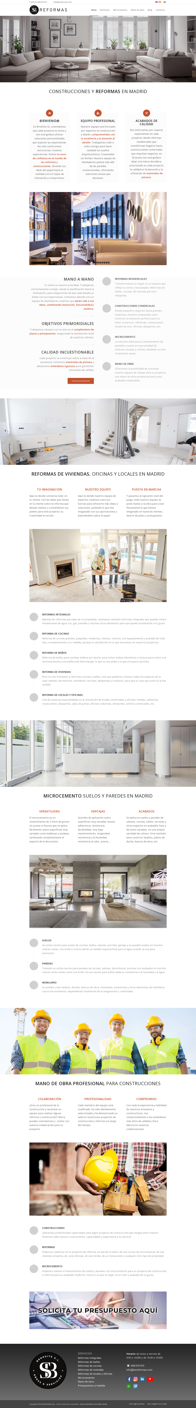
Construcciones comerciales (135, 305)
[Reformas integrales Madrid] (48, 10)
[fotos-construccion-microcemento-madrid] (98, 891)
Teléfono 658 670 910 (38, 2)
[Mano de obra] (106, 366)
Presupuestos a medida (91, 1385)
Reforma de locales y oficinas (62, 694)
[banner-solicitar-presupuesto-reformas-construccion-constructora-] (98, 1310)
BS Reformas (50, 1404)
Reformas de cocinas (90, 1365)
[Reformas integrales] (34, 617)
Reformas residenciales (131, 278)
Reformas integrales (56, 614)
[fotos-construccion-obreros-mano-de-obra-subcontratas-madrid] (98, 1179)
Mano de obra (124, 363)
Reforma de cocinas (55, 633)
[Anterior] (35, 229)
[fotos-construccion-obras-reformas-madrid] (98, 565)
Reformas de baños (89, 1361)
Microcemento (125, 336)
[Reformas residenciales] (106, 281)
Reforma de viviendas (56, 671)
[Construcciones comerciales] (106, 308)
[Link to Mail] (165, 2)
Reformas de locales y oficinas (95, 1373)
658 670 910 (137, 1365)
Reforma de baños (54, 652)
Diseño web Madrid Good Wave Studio (93, 1404)
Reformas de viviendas (91, 1369)
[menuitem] (94, 10)
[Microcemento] (106, 339)
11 (109, 263)
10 (106, 263)
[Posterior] (161, 229)
